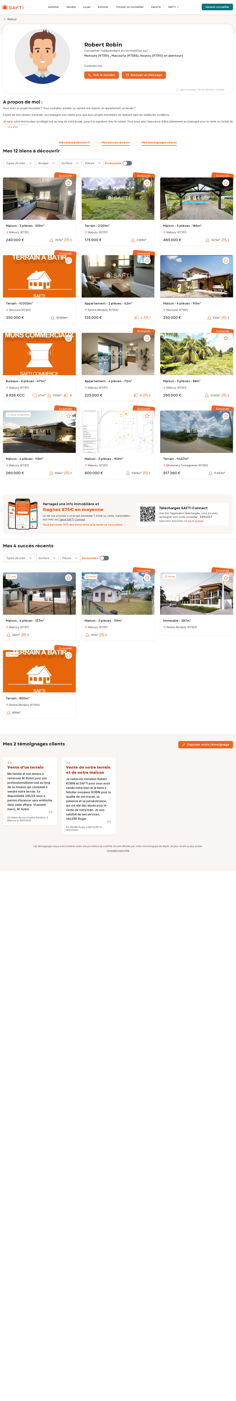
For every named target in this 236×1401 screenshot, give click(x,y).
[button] (39, 199)
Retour (12, 19)
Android (199, 521)
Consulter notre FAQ (118, 850)
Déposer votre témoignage (208, 744)
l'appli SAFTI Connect (72, 519)
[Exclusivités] (127, 163)
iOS (190, 521)
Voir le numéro (104, 75)
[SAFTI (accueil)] (12, 7)
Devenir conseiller (217, 7)
